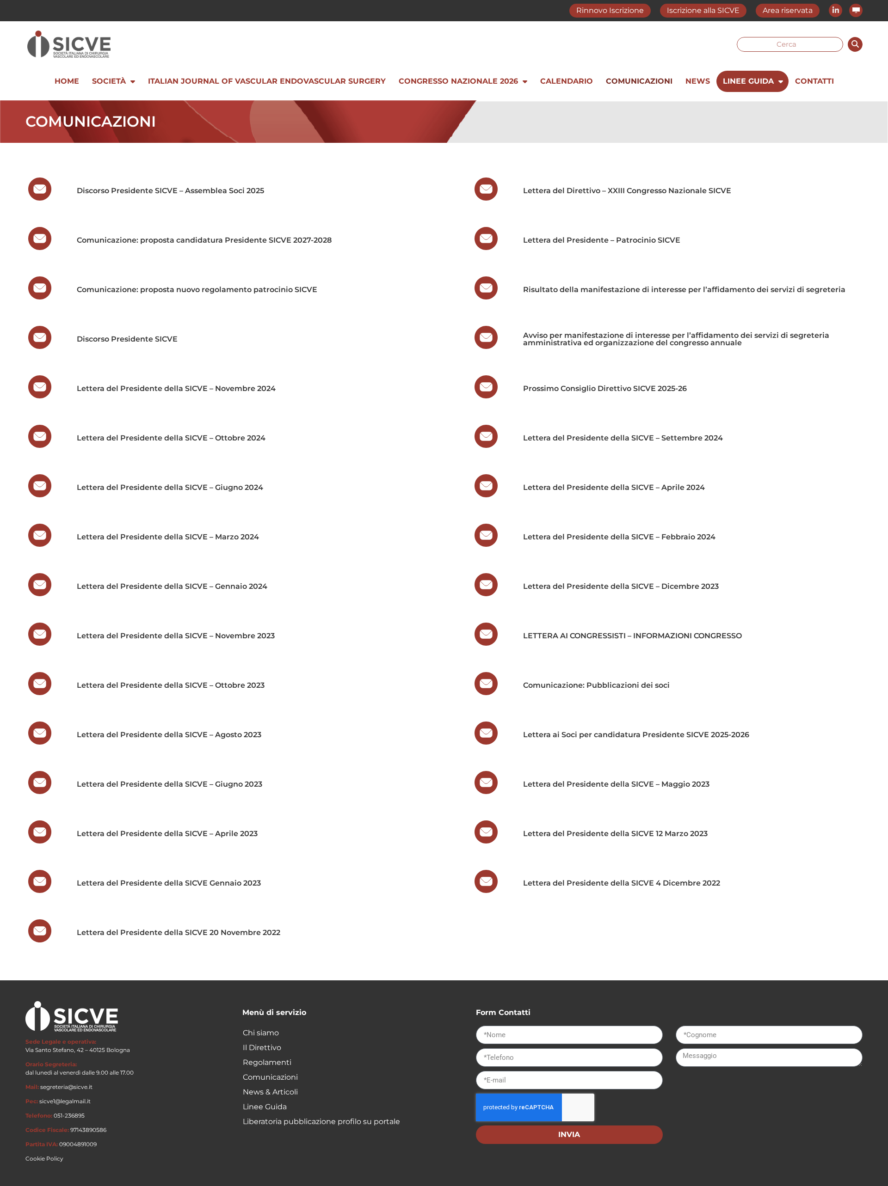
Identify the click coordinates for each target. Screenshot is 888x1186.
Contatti (814, 81)
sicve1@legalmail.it (65, 1101)
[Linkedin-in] (835, 10)
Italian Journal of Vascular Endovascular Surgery (267, 81)
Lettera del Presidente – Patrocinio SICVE (601, 240)
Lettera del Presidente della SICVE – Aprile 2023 (167, 833)
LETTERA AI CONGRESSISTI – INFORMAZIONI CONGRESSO (632, 635)
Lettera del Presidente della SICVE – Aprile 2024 (615, 487)
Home (67, 81)
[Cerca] (855, 44)
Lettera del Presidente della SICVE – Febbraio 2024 (620, 536)
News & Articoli (270, 1092)
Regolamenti (267, 1062)
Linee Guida (748, 81)
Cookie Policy (44, 1158)
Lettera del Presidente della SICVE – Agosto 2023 (169, 734)
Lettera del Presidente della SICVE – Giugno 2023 (169, 784)
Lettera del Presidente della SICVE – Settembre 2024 (623, 438)
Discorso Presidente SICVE (127, 339)
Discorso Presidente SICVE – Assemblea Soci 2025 (170, 190)
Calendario (566, 81)
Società (109, 81)
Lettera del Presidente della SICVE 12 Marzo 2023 (615, 833)
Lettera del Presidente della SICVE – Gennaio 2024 (173, 586)
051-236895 (69, 1115)
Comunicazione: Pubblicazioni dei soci (596, 685)
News (697, 81)
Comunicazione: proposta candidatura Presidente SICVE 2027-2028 (204, 240)
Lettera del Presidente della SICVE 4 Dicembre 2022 (621, 883)
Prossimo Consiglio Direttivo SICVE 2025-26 (605, 388)
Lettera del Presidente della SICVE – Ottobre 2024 (171, 438)
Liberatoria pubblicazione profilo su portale (321, 1121)
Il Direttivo (262, 1047)
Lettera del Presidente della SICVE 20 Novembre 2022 (178, 932)
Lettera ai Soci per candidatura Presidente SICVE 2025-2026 (636, 734)
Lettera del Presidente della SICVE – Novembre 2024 (176, 388)
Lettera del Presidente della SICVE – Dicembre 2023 (622, 586)
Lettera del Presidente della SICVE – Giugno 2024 (171, 487)
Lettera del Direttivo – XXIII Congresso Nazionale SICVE (627, 190)
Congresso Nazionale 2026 (458, 81)
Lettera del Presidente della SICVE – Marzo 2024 (169, 536)
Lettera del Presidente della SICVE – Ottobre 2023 (171, 685)
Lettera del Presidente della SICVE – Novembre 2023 (176, 635)
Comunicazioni (639, 81)
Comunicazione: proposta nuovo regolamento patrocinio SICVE (197, 289)
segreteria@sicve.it (66, 1086)
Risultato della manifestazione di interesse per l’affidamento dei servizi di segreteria (684, 289)
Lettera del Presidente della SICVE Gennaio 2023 (169, 883)
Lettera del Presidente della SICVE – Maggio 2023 (616, 784)
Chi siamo (261, 1032)
